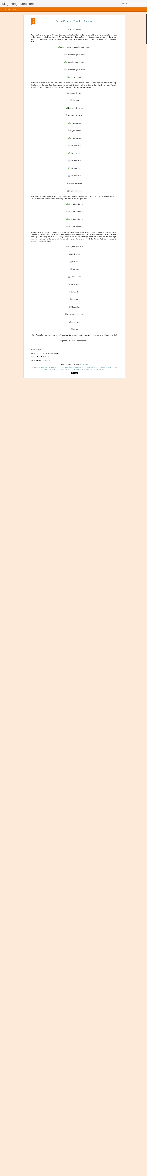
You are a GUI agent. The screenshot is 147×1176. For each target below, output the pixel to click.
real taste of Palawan (84, 87)
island (75, 367)
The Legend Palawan (97, 369)
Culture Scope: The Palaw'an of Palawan (45, 353)
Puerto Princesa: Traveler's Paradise (74, 21)
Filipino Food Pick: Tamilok (41, 357)
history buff (61, 367)
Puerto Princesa (58, 369)
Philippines (48, 369)
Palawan (90, 335)
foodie (53, 367)
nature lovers (88, 367)
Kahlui (80, 367)
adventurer (40, 367)
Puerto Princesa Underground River (77, 369)
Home (15, 9)
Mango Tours (84, 364)
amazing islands (71, 335)
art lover (48, 367)
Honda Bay (69, 367)
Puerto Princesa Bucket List (40, 360)
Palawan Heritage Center (108, 367)
